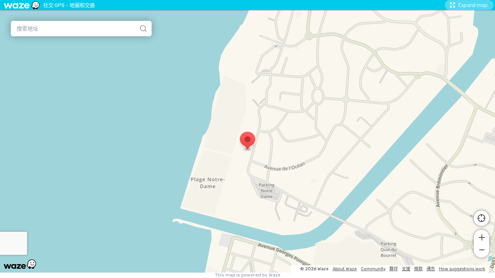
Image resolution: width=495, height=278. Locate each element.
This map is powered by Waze (247, 275)
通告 (431, 268)
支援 (406, 268)
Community (373, 268)
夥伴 (393, 268)
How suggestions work (462, 268)
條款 (418, 268)
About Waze (345, 268)
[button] (481, 237)
